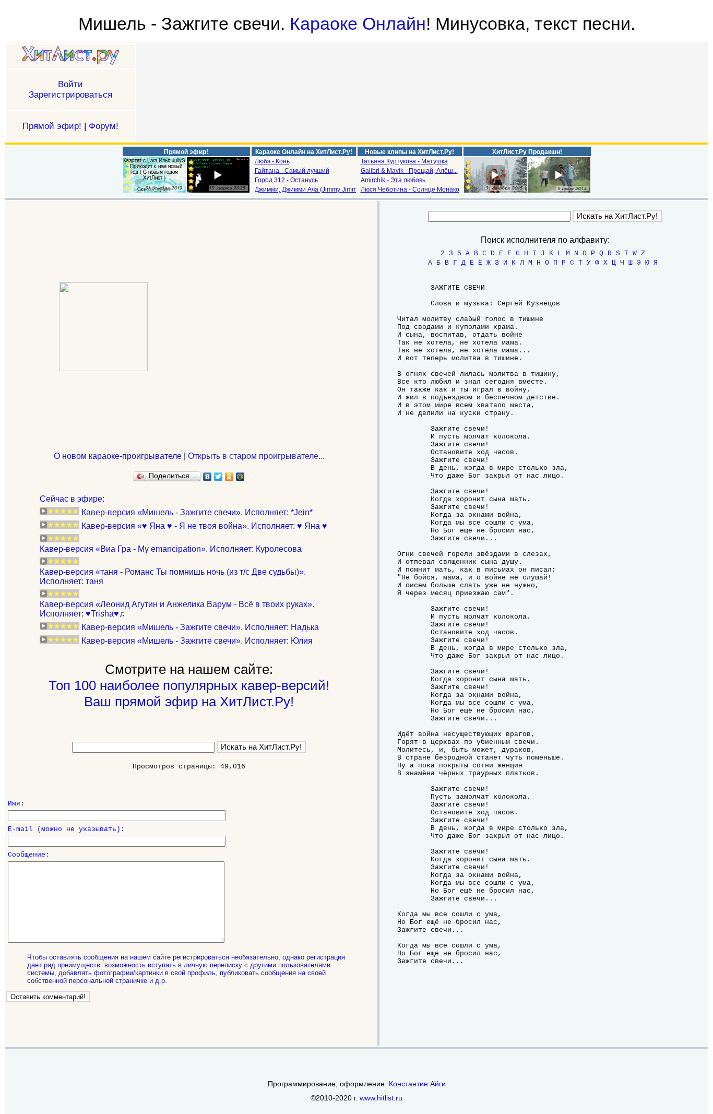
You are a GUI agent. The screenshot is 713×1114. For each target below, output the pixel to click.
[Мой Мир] (240, 476)
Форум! (103, 126)
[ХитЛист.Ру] (70, 56)
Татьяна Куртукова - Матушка (404, 161)
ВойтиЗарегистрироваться (70, 89)
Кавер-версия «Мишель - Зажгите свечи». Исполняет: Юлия (197, 640)
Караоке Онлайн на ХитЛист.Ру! (303, 152)
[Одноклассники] (229, 476)
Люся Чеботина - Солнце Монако (410, 189)
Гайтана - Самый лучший (292, 170)
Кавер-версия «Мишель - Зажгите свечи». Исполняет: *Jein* (197, 512)
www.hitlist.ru (381, 1098)
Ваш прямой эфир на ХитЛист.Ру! (189, 701)
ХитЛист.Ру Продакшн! (527, 152)
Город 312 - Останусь (286, 180)
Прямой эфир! (51, 126)
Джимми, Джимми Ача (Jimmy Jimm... (308, 189)
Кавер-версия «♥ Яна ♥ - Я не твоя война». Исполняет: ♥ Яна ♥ (204, 526)
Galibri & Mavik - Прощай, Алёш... (409, 170)
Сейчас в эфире (71, 498)
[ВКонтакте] (207, 476)
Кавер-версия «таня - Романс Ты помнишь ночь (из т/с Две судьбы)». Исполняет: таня (173, 576)
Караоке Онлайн (358, 23)
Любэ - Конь (272, 161)
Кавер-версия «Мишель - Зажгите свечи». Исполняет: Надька (200, 627)
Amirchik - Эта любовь (393, 180)
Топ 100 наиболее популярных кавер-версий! (189, 685)
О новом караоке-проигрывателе (118, 456)
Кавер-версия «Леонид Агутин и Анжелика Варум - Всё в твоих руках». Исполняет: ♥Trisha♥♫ (177, 609)
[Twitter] (218, 476)
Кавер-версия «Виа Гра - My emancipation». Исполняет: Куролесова (171, 548)
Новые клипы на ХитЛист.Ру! (409, 152)
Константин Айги (417, 1084)
